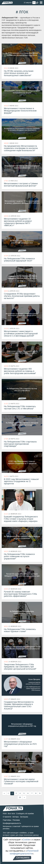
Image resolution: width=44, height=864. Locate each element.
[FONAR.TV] (7, 3)
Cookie (26, 839)
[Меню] (41, 2)
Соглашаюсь (22, 857)
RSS (5, 813)
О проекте (7, 817)
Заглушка (24, 817)
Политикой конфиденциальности (24, 852)
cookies (23, 833)
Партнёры (7, 820)
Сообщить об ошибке (25, 813)
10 (20, 797)
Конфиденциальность (12, 823)
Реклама (16, 820)
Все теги (11, 813)
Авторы (15, 817)
